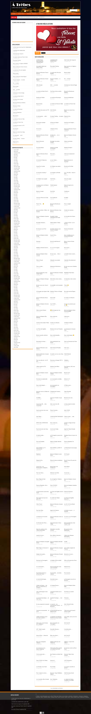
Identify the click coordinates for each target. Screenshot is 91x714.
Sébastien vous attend (55, 260)
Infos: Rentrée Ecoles (69, 604)
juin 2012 (15, 322)
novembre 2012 (17, 315)
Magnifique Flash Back (69, 272)
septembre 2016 (17, 244)
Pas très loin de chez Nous (42, 429)
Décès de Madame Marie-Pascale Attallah (70, 311)
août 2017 (16, 227)
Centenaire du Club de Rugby (70, 85)
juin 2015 (15, 267)
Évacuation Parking (54, 66)
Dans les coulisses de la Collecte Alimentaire (41, 530)
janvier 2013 (16, 312)
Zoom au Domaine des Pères (70, 341)
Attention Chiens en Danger (56, 291)
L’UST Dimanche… (68, 660)
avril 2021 (16, 160)
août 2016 (16, 246)
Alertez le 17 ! (67, 379)
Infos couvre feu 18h (54, 404)
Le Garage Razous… (54, 585)
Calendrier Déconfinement (69, 260)
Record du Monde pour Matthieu (19, 102)
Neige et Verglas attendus (55, 441)
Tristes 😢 (66, 285)
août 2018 (16, 209)
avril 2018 (16, 215)
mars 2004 (16, 347)
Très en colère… (40, 266)
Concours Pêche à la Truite (42, 197)
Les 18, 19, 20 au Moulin (69, 504)
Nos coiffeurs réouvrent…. (56, 535)
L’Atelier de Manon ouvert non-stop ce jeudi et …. (41, 617)
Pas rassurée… (67, 572)
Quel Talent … (39, 416)
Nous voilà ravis (53, 316)
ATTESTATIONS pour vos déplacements (56, 611)
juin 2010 (15, 344)
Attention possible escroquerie (54, 148)
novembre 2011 (17, 333)
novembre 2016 (17, 241)
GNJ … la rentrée (54, 85)
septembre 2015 (17, 263)
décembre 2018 (17, 203)
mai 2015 (15, 269)
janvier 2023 (16, 149)
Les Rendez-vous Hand (41, 666)
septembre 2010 (17, 342)
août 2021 (16, 154)
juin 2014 (15, 286)
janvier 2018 (16, 220)
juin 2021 (15, 157)
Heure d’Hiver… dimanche (42, 635)
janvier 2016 (16, 256)
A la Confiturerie (53, 197)
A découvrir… (67, 316)
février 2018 (16, 218)
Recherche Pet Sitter (68, 166)
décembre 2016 (17, 240)
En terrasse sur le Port (41, 228)
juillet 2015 (16, 266)
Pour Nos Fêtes (39, 510)
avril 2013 (16, 307)
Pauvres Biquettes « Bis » (42, 485)
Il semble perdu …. (68, 629)
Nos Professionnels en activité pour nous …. (41, 573)
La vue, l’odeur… (54, 160)
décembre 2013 (17, 295)
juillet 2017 (16, 229)
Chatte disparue (53, 185)
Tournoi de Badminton (69, 97)
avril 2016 (16, 252)
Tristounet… (66, 597)
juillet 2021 (16, 155)
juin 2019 (15, 194)
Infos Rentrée (53, 110)
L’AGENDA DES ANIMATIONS (53, 60)
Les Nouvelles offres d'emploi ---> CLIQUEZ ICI (27, 17)
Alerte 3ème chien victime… (56, 278)
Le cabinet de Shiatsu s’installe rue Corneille (69, 680)
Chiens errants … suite (69, 416)
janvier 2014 (16, 293)
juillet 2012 (16, 321)
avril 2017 (16, 233)
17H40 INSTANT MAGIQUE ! (56, 416)
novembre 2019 (17, 186)
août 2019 (16, 191)
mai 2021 (15, 159)
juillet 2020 (16, 174)
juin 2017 (15, 230)
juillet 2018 (16, 211)
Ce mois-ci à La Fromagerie (70, 516)
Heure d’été (52, 297)
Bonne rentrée (67, 72)
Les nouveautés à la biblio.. (56, 379)
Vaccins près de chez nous (42, 410)
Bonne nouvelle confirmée (42, 335)
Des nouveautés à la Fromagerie (54, 623)
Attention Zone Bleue (54, 366)
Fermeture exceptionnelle (41, 379)
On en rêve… (39, 128)
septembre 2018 (17, 207)
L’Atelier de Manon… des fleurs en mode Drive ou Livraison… (41, 586)
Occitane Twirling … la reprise (56, 116)
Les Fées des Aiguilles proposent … (69, 498)
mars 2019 (16, 198)
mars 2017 (16, 235)
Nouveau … (39, 241)
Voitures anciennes (68, 141)
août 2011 (16, 338)
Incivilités (66, 197)
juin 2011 (15, 341)
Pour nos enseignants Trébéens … (41, 642)
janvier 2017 (16, 238)
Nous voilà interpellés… (55, 335)
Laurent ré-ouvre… (40, 535)
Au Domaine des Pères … (42, 522)
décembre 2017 (17, 221)
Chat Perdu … (53, 178)
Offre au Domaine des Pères (70, 560)
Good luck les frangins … (69, 122)
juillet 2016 (16, 247)
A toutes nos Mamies (54, 322)
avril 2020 (16, 178)
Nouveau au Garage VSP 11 (56, 360)
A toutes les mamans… (69, 210)
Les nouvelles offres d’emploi (42, 679)
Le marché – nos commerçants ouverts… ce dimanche (56, 605)
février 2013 (16, 310)
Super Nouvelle (67, 391)
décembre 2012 (17, 313)
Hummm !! (52, 660)
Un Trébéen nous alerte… (55, 166)
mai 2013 (15, 305)
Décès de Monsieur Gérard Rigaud (19, 76)
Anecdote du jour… (54, 579)
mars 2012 (16, 327)
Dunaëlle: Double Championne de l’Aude (55, 217)
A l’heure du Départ (54, 122)
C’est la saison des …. (41, 654)
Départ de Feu (67, 116)
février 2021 (16, 163)
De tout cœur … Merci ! (55, 253)
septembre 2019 (17, 189)
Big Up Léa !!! (67, 372)
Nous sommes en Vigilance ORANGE (20, 63)
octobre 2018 (16, 206)
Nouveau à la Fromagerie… (42, 560)
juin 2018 (15, 212)
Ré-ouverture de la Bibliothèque (68, 530)
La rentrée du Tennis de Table (56, 103)
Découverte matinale (40, 122)
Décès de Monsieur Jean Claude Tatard (41, 273)
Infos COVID (67, 410)
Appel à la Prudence (54, 510)
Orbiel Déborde (67, 354)
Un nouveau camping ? (41, 172)
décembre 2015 (17, 258)
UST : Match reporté (40, 629)
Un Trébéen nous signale (41, 178)
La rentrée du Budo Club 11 (42, 91)
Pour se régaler (67, 203)
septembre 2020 (17, 171)
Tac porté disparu (40, 147)
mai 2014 (15, 287)
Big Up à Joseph (40, 191)
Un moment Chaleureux (41, 160)
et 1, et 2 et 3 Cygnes (54, 247)
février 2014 (16, 292)
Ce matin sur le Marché (69, 297)
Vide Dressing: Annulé (69, 673)
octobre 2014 (16, 279)
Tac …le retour (67, 78)
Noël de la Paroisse (68, 491)
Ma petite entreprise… (41, 222)
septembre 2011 (17, 336)
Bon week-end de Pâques (69, 291)
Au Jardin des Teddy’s (55, 497)
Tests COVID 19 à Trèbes (41, 660)
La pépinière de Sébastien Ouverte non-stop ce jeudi (55, 617)
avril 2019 (16, 197)
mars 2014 (16, 290)
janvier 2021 (16, 165)
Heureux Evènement (68, 228)
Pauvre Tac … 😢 (40, 203)
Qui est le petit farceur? (55, 241)
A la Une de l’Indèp (54, 429)
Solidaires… (66, 360)
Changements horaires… (55, 391)
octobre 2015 (16, 261)
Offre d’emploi (39, 85)
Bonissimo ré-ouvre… (69, 554)
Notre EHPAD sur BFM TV (56, 447)
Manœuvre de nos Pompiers (56, 329)
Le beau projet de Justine (69, 404)
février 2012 (16, 328)
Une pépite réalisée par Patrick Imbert (41, 67)
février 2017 (16, 237)
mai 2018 (15, 214)
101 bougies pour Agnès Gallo (42, 291)
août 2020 (16, 172)
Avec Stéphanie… (54, 679)
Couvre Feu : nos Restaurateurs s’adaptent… (42, 467)
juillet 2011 (16, 339)
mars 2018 (16, 217)
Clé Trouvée (66, 454)
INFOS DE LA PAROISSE (42, 422)
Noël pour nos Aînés (54, 472)
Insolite (65, 541)
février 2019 (16, 200)
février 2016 (16, 255)
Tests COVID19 (53, 485)
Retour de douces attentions (56, 460)
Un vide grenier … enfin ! (41, 116)
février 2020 (16, 181)
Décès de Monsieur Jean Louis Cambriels (55, 567)
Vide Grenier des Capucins (70, 60)
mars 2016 (16, 253)
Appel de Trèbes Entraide (69, 429)
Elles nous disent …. (54, 635)
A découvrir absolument (69, 153)
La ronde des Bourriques (55, 97)
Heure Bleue (67, 466)
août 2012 (16, 319)
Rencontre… (53, 153)
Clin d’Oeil (52, 191)
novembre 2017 (17, 223)
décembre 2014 (17, 276)
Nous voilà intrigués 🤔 (69, 335)
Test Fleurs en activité (69, 591)
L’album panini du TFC (41, 366)
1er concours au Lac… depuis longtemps (41, 648)
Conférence (66, 191)
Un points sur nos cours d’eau (56, 354)
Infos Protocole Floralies (55, 347)
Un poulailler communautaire (56, 285)
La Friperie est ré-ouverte (41, 516)
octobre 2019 (16, 188)
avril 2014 (16, 289)
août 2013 (16, 301)
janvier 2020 (16, 183)
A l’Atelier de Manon (68, 322)
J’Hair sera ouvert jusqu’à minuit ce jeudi (69, 611)
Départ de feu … (67, 566)
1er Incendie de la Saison (69, 216)
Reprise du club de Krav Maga (19, 132)
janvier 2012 (16, 330)
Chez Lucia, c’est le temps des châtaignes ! (42, 623)
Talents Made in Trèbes (55, 222)
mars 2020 (16, 180)
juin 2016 (15, 249)
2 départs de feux (54, 128)
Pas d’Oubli (52, 666)
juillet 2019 (16, 192)
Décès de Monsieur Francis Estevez (20, 66)
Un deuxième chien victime (70, 278)
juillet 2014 (16, 284)
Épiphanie (38, 454)
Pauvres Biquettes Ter (69, 441)
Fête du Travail (39, 260)
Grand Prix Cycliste (40, 166)
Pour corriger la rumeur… (41, 673)
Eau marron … (67, 247)
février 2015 (16, 273)
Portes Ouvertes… (54, 410)
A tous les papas (67, 178)
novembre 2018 (17, 204)
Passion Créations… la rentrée (19, 79)
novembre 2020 (17, 168)
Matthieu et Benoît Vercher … (42, 247)
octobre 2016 (16, 243)
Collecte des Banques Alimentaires (69, 536)
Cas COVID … (53, 303)
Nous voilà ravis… (54, 422)
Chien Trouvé (39, 504)
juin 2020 (15, 175)
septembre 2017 (17, 226)
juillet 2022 (16, 151)
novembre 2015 (17, 260)
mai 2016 (15, 250)
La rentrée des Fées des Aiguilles (19, 70)
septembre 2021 (17, 152)
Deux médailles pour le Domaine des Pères (69, 236)
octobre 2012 (16, 316)
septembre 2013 (17, 299)
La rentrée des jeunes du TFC (42, 110)
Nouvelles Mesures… (55, 629)
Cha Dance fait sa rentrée (55, 91)
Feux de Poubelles (40, 441)
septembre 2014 (17, 281)
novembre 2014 (17, 278)
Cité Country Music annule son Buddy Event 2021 (56, 648)
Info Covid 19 (67, 623)
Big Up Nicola (39, 103)
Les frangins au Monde (55, 172)
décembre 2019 (17, 185)
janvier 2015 (16, 275)
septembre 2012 (17, 318)
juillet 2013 (16, 302)
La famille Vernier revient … (70, 253)
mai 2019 (15, 195)
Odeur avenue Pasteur (41, 310)
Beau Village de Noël (40, 479)
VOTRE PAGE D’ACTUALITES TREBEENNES (39, 61)
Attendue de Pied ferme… (55, 266)
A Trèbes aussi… (68, 385)
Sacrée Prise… (53, 235)
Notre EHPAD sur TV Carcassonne (41, 448)
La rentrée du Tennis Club (69, 103)
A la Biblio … (39, 397)
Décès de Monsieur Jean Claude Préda (69, 523)
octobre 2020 (16, 169)
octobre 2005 (16, 345)
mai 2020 (15, 177)
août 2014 (16, 282)
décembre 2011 (17, 331)
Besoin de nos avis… (68, 397)
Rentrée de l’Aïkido (40, 97)
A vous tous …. (67, 472)
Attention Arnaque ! (68, 147)
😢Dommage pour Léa (55, 310)
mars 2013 (16, 308)
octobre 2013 (16, 298)
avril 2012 (16, 325)
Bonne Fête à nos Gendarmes (54, 467)
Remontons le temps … (41, 341)
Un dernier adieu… (40, 435)
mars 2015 (16, 272)
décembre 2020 (17, 166)
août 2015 (16, 264)
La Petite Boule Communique (70, 447)
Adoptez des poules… (41, 554)
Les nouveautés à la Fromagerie (54, 386)
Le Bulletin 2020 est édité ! (56, 560)
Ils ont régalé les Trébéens (56, 479)
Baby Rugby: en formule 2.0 (42, 547)
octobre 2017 (16, 224)
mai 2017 (15, 232)
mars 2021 (16, 162)
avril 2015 (16, 270)
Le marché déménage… (41, 579)
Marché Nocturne (40, 141)
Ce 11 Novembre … (40, 566)
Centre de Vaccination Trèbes (42, 322)
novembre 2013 (17, 296)
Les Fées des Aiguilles (41, 329)
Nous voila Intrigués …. (41, 385)
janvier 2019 (16, 201)
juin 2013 (15, 304)
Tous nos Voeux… (40, 472)
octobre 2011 (16, 335)
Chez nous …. (67, 347)
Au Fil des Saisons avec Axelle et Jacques (55, 229)
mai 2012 (15, 324)
